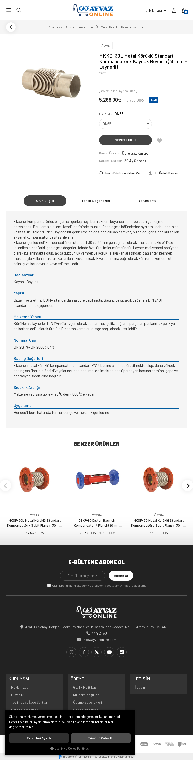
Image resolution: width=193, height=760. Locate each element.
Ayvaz (34, 514)
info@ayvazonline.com (99, 639)
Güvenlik (17, 695)
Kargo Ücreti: (109, 153)
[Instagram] (71, 652)
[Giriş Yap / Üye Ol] (174, 10)
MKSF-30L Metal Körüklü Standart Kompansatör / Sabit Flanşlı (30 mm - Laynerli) (34, 523)
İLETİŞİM (141, 678)
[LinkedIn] (122, 652)
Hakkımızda (20, 687)
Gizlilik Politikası (85, 687)
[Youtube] (109, 652)
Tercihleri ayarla (39, 738)
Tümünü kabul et (101, 738)
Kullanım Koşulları (86, 695)
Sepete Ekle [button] (125, 140)
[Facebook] (84, 652)
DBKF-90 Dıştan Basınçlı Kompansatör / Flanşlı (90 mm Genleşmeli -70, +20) (96, 523)
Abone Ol (121, 575)
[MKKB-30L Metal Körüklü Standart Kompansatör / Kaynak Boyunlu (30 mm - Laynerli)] (50, 83)
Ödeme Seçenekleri (87, 702)
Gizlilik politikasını (64, 585)
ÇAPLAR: (111, 114)
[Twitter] (96, 652)
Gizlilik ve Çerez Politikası (72, 748)
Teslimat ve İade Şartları (29, 702)
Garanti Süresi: (110, 160)
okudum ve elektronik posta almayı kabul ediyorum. (99, 585)
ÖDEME (77, 678)
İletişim (140, 687)
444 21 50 (99, 633)
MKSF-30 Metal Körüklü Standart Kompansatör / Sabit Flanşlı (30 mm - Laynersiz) (158, 523)
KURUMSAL (20, 678)
